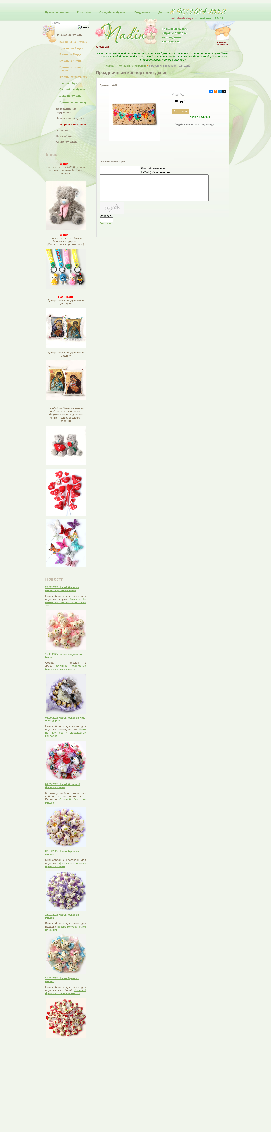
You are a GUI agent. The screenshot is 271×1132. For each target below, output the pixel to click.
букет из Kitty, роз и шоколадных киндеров (65, 732)
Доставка (164, 12)
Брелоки (62, 130)
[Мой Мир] (220, 91)
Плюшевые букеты (69, 34)
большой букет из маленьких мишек (65, 992)
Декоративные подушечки (66, 110)
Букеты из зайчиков (73, 76)
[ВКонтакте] (211, 91)
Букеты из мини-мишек (71, 69)
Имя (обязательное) (154, 167)
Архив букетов (66, 141)
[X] (224, 91)
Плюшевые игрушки (70, 118)
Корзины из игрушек (73, 41)
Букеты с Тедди (70, 54)
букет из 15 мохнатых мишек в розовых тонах (65, 602)
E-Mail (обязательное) (155, 172)
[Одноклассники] (215, 91)
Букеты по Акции (71, 48)
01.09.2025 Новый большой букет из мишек (62, 786)
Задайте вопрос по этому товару (194, 124)
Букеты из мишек (57, 12)
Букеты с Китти (70, 60)
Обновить (106, 215)
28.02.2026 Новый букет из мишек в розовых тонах (62, 589)
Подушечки (142, 12)
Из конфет (84, 12)
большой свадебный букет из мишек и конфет (65, 667)
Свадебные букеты (112, 12)
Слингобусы (64, 136)
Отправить (106, 223)
